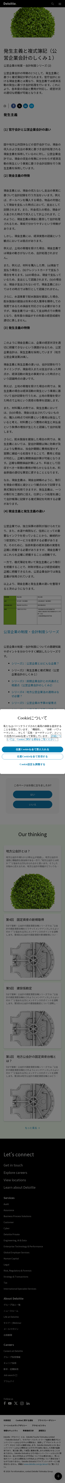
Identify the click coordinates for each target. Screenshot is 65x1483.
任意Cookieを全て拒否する (32, 756)
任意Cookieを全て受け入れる (32, 749)
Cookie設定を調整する (32, 764)
